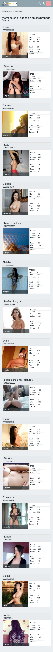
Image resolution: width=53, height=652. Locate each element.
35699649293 (8, 344)
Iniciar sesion (44, 3)
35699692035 (8, 108)
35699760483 (9, 304)
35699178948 (9, 69)
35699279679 (8, 187)
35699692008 (9, 461)
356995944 (8, 618)
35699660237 (9, 540)
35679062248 (8, 500)
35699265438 (9, 148)
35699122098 (9, 383)
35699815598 (9, 226)
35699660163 (8, 30)
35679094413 (8, 422)
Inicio (4, 11)
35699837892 (8, 265)
